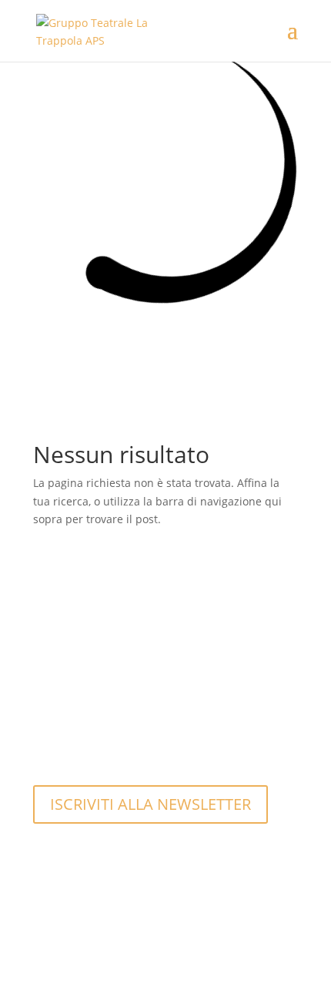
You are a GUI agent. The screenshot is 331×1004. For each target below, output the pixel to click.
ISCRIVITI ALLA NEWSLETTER (150, 804)
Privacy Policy (79, 932)
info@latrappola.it (91, 734)
